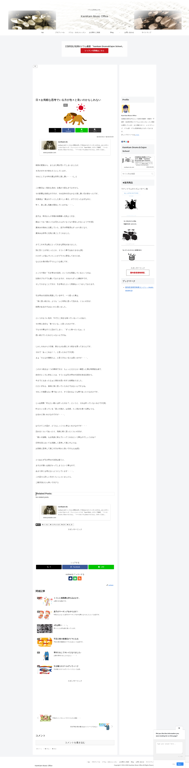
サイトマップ (150, 762)
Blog (132, 762)
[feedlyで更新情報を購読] (75, 578)
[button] (95, 130)
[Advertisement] (75, 82)
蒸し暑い (71, 524)
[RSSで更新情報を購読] (80, 578)
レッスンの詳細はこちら (94, 51)
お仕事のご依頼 (124, 762)
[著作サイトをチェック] (70, 578)
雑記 (39, 524)
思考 (64, 524)
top (89, 762)
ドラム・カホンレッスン (109, 762)
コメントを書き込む (75, 742)
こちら (137, 134)
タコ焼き (46, 524)
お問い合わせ (140, 762)
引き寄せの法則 (56, 524)
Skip (173, 764)
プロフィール (96, 762)
